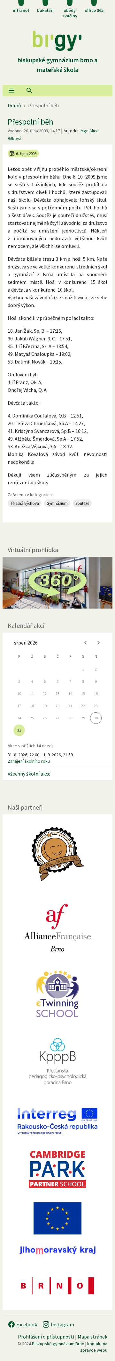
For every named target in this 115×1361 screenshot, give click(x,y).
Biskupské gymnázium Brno (58, 1344)
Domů (14, 105)
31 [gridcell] (19, 730)
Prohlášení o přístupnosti (46, 1336)
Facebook (26, 1324)
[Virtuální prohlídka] (57, 583)
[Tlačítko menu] (11, 90)
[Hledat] (29, 90)
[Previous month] (85, 642)
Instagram (62, 1324)
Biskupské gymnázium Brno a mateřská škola (57, 65)
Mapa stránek (92, 1336)
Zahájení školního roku (29, 761)
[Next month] (98, 642)
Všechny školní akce (29, 773)
